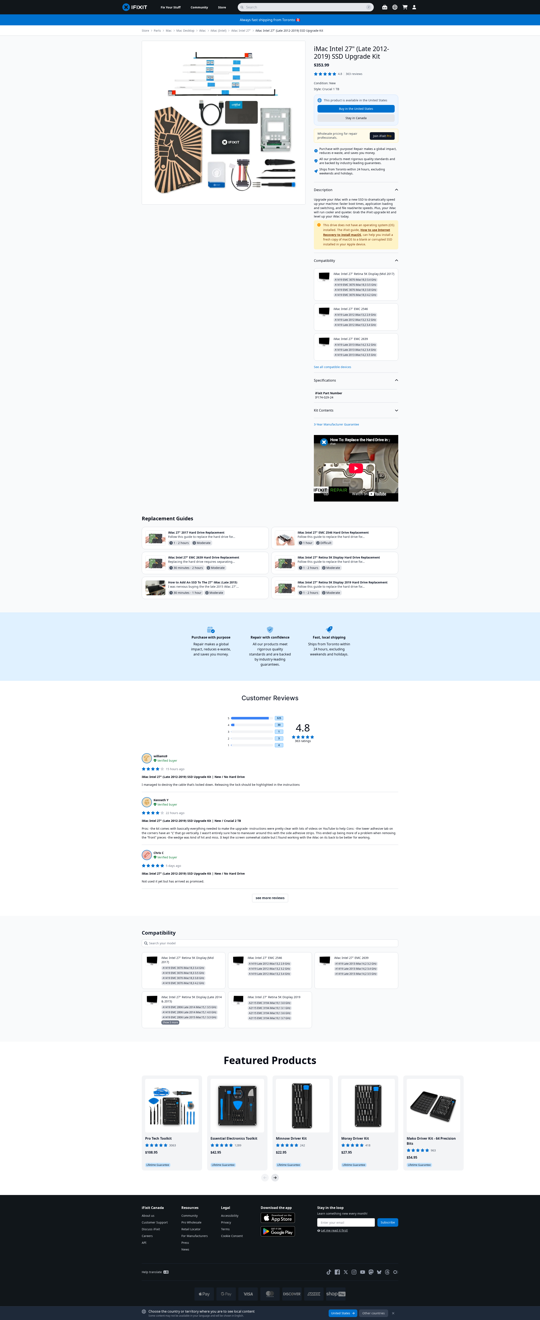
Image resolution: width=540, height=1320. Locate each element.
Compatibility (324, 260)
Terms (225, 1229)
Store (145, 31)
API (144, 1243)
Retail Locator (191, 1229)
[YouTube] (362, 1272)
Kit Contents (323, 410)
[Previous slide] (265, 1177)
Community (189, 1216)
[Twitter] (345, 1272)
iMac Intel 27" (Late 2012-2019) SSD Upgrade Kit (289, 31)
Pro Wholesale (191, 1222)
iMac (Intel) (218, 31)
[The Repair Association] (395, 1272)
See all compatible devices (332, 367)
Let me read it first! (334, 1230)
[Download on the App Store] (278, 1218)
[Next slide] (275, 1177)
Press (185, 1243)
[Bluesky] (379, 1272)
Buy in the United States (356, 109)
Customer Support (155, 1222)
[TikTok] (328, 1272)
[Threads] (387, 1272)
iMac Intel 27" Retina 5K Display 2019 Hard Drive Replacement (342, 582)
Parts (157, 31)
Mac (169, 31)
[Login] (414, 7)
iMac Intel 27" (241, 31)
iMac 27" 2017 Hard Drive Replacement (196, 532)
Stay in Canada (356, 118)
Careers (147, 1236)
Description (323, 190)
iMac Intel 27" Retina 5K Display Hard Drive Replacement (339, 557)
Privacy (226, 1222)
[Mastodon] (371, 1272)
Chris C (159, 853)
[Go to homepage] (136, 7)
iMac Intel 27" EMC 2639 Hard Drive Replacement (203, 557)
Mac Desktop (185, 31)
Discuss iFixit (151, 1229)
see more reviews (270, 898)
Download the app (276, 1207)
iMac (202, 31)
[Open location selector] (395, 7)
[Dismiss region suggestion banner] (393, 1313)
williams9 (160, 756)
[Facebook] (337, 1272)
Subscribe (388, 1222)
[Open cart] (405, 7)
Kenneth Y (161, 800)
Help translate (152, 1272)
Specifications (325, 380)
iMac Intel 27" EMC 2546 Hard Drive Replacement (333, 532)
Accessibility (229, 1216)
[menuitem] (171, 7)
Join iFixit (382, 136)
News (185, 1249)
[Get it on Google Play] (278, 1231)
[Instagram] (354, 1272)
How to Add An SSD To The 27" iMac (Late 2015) (202, 582)
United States (340, 1313)
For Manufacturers (194, 1236)
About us (148, 1216)
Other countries (373, 1313)
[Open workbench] (385, 7)
